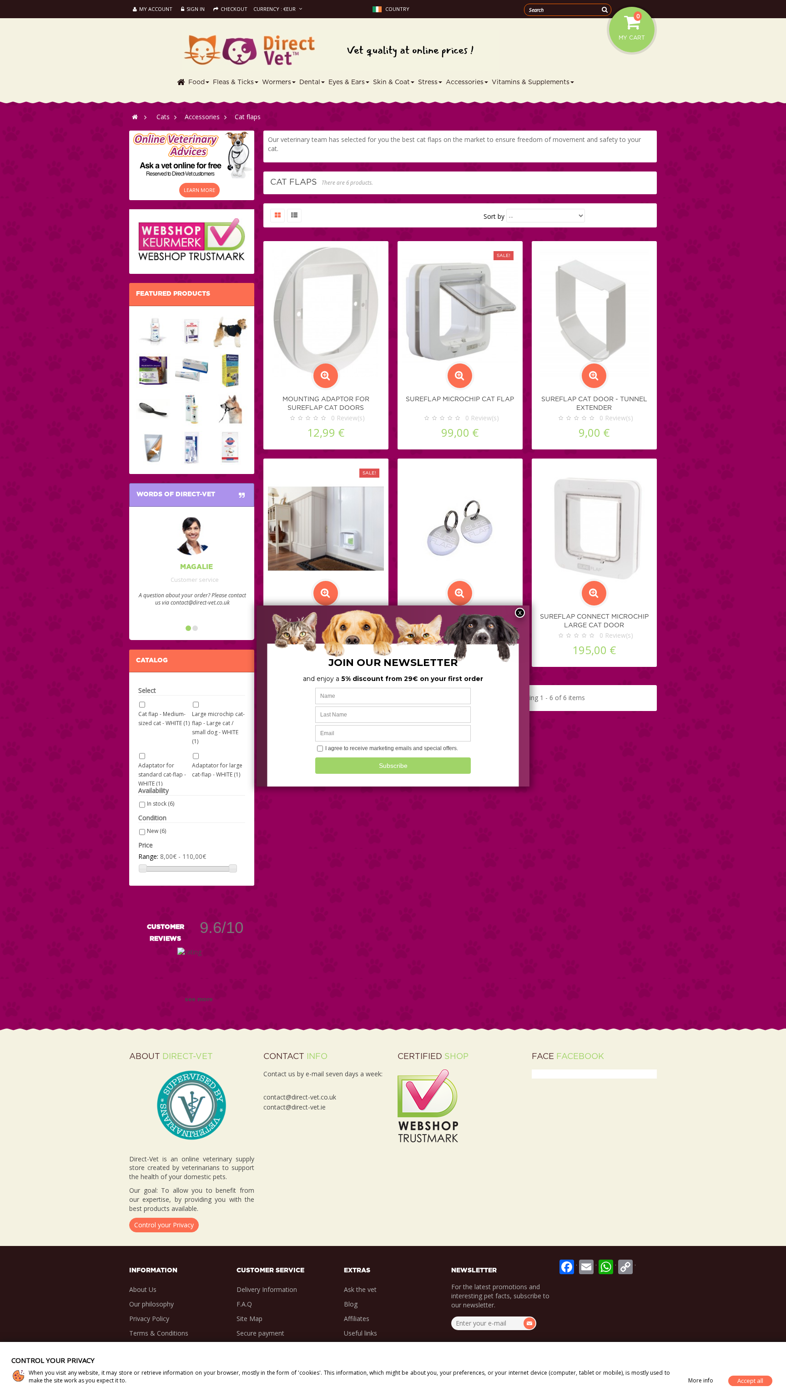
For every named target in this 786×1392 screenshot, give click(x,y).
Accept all (750, 1381)
